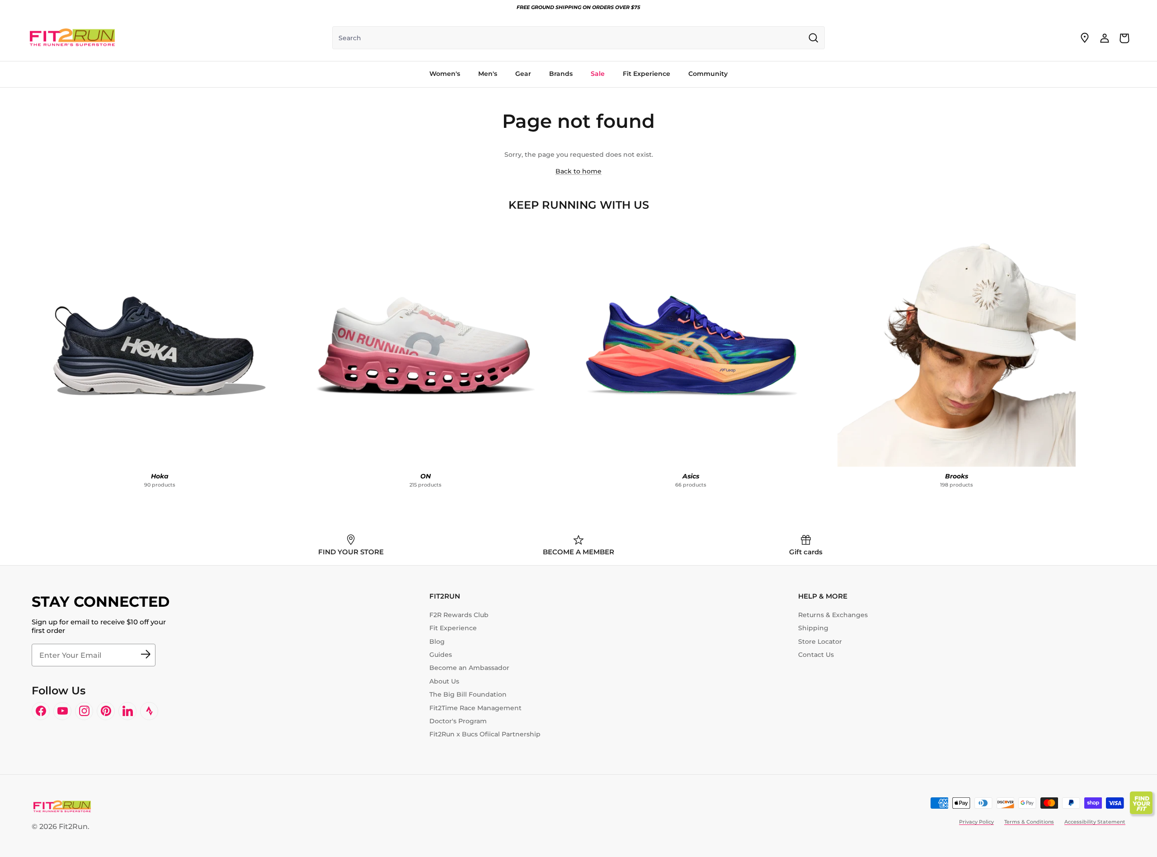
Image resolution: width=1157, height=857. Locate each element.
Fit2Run (73, 826)
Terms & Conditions (1029, 822)
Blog (437, 641)
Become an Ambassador (469, 668)
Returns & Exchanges (833, 615)
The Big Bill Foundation (468, 694)
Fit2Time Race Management (475, 708)
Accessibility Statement (1094, 822)
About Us (444, 681)
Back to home (578, 171)
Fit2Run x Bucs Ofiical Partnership (485, 734)
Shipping (813, 628)
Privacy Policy (976, 822)
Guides (440, 655)
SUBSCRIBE (145, 655)
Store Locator (820, 641)
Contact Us (816, 655)
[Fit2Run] (72, 38)
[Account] (1104, 38)
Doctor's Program (458, 721)
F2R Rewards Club (459, 615)
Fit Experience (453, 628)
